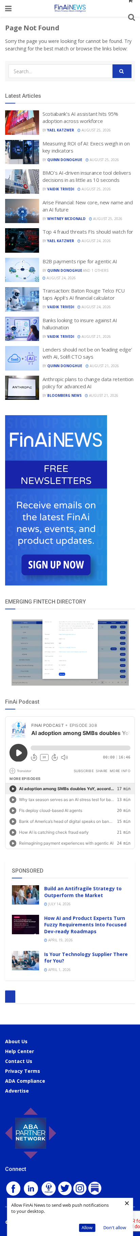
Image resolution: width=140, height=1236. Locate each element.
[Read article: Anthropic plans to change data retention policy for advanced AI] (22, 388)
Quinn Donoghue (64, 159)
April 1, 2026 (59, 969)
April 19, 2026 (60, 940)
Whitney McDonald (66, 218)
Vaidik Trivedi (60, 189)
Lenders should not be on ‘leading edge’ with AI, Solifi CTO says (87, 353)
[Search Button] (122, 71)
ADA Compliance (25, 1081)
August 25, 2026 (96, 130)
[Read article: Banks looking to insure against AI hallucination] (22, 329)
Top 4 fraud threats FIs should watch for (87, 231)
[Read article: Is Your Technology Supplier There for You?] (25, 960)
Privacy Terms (22, 1071)
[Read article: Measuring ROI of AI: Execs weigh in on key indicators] (22, 152)
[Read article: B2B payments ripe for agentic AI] (22, 270)
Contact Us (18, 1061)
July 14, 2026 (59, 904)
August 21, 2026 (96, 336)
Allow (87, 1227)
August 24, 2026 (96, 240)
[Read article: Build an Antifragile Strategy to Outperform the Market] (25, 895)
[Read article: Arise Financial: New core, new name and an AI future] (22, 211)
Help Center (19, 1051)
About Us (16, 1041)
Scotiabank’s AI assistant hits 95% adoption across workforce (80, 117)
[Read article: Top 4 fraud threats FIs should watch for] (22, 240)
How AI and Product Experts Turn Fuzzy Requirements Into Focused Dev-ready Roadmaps (85, 925)
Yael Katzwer (60, 130)
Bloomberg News (64, 395)
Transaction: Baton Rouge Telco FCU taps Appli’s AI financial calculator (83, 294)
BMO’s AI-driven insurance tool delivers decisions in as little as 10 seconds (86, 176)
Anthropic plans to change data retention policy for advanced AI (88, 383)
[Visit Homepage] (70, 8)
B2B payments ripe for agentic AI (79, 261)
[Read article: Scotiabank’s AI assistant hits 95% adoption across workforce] (22, 122)
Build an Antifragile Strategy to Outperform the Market (83, 891)
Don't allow (114, 1227)
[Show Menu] (8, 8)
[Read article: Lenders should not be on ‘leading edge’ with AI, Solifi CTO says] (22, 358)
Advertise (17, 1091)
